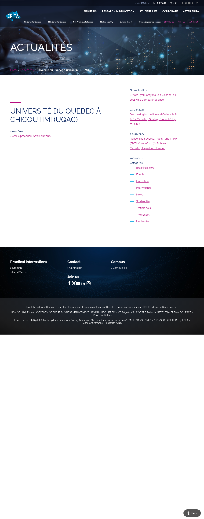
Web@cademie (99, 320)
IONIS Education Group (156, 307)
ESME (188, 312)
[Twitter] (186, 3)
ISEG (103, 312)
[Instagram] (197, 3)
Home (14, 70)
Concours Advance (93, 323)
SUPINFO (146, 320)
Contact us (75, 267)
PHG (155, 320)
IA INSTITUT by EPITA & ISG (168, 312)
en (176, 3)
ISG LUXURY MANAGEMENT (32, 312)
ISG (13, 312)
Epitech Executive (59, 320)
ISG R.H (95, 312)
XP (132, 312)
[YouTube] (189, 3)
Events (140, 174)
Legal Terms (19, 272)
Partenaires (27, 70)
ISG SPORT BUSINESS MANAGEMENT (69, 312)
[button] (90, 11)
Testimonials (143, 208)
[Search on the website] (154, 3)
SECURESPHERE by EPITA (174, 320)
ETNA (136, 320)
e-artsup (113, 320)
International (143, 187)
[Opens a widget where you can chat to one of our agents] (192, 513)
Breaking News (145, 167)
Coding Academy (80, 320)
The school (142, 214)
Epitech (18, 320)
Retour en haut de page (188, 506)
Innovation (142, 181)
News (139, 194)
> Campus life (119, 267)
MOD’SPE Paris (144, 312)
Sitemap (17, 267)
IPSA (95, 315)
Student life (142, 201)
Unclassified (143, 221)
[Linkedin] (193, 3)
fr (171, 3)
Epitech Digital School (36, 320)
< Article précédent (21, 135)
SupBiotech (106, 315)
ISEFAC (112, 312)
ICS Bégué (123, 312)
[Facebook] (182, 3)
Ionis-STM (125, 320)
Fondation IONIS (113, 323)
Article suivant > (42, 135)
